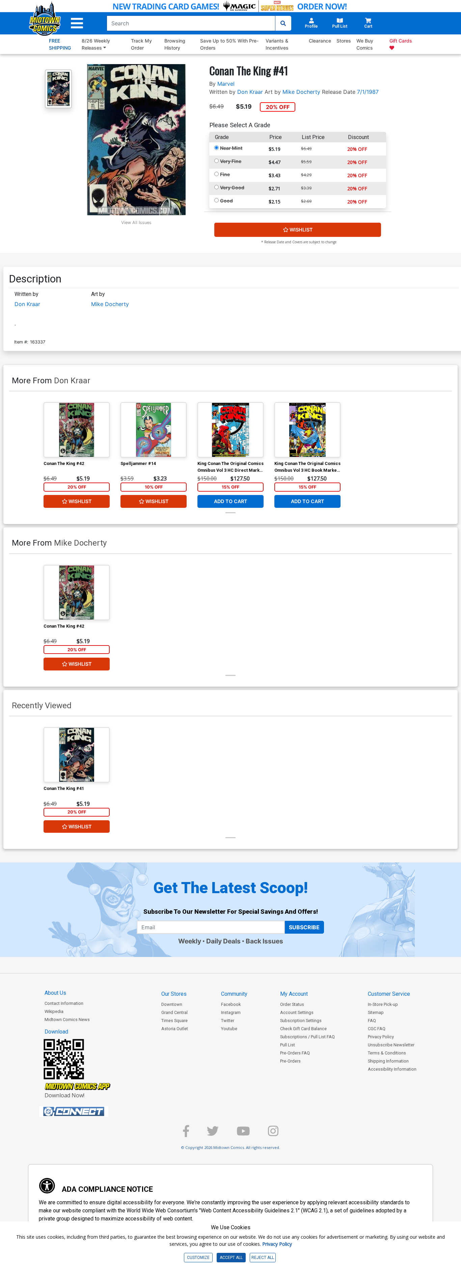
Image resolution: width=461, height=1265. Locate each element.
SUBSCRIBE (304, 927)
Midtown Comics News (67, 1019)
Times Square (174, 1020)
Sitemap (376, 1012)
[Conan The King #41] (77, 754)
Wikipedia (54, 1011)
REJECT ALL (262, 1257)
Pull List (287, 1044)
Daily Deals (223, 941)
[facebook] (186, 1133)
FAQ (372, 1020)
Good (226, 200)
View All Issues (136, 222)
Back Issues (264, 941)
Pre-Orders (290, 1061)
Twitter (227, 1020)
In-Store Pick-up (383, 1004)
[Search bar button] (283, 23)
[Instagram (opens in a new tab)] (273, 1133)
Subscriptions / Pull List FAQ (307, 1036)
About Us (55, 993)
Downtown (171, 1004)
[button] (76, 23)
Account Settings (297, 1012)
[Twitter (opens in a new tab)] (213, 1133)
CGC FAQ (376, 1028)
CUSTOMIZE (198, 1257)
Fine (225, 174)
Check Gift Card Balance (303, 1028)
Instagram (231, 1012)
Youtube (229, 1028)
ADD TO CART (230, 501)
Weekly (189, 941)
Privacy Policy (381, 1036)
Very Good (232, 187)
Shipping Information (388, 1061)
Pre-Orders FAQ (295, 1052)
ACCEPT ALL (231, 1257)
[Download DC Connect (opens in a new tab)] (86, 1111)
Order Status (292, 1004)
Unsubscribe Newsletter (391, 1044)
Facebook (231, 1004)
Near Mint (231, 148)
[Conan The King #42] (77, 430)
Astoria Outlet (174, 1028)
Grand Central (174, 1012)
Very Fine (230, 161)
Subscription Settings (301, 1020)
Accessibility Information (392, 1069)
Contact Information (64, 1003)
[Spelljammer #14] (153, 430)
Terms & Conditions (387, 1052)
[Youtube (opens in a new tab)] (243, 1133)
